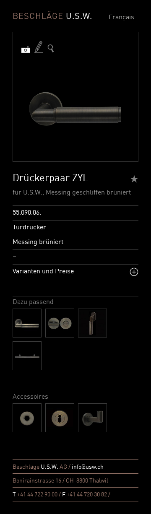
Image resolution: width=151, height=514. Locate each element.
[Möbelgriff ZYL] (27, 355)
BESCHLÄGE (52, 17)
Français (121, 17)
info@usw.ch (88, 467)
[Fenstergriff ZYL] (92, 323)
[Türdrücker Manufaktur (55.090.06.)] (50, 48)
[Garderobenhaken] (92, 417)
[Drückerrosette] (27, 417)
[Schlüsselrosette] (59, 417)
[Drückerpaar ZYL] (27, 323)
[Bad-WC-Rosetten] (59, 323)
